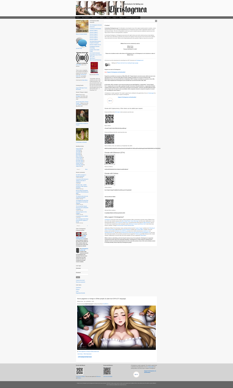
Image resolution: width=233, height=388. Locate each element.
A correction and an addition (82, 216)
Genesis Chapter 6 (94, 39)
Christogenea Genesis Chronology (94, 47)
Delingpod (78, 96)
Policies (77, 289)
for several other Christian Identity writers (125, 225)
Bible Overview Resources (95, 59)
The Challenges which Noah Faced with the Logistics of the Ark (82, 220)
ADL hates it (117, 112)
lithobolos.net (118, 231)
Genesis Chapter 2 (94, 32)
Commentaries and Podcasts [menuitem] (131, 18)
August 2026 (78, 148)
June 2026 (78, 151)
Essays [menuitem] (107, 18)
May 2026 (78, 153)
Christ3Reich (105, 303)
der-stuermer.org (137, 232)
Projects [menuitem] (114, 18)
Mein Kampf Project (126, 221)
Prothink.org (137, 233)
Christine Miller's (140, 229)
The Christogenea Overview (96, 25)
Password (78, 272)
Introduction (92, 26)
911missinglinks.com (145, 232)
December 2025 (79, 160)
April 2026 (78, 154)
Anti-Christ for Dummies (95, 53)
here (97, 74)
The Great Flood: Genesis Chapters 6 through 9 (95, 42)
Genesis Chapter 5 (94, 37)
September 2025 (79, 164)
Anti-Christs (80, 353)
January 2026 (79, 158)
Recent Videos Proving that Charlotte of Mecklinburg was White (82, 192)
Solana (79, 377)
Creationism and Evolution (95, 28)
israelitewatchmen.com (109, 232)
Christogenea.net (139, 60)
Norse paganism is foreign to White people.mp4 (89, 351)
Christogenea (107, 219)
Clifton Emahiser (146, 222)
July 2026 (78, 150)
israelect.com (146, 231)
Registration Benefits (80, 293)
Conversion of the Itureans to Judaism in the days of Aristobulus (82, 181)
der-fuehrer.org (130, 232)
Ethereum (98, 376)
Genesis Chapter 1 (94, 30)
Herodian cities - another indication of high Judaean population (81, 186)
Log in (77, 291)
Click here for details (80, 376)
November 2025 (79, 161)
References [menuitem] (94, 18)
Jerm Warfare (79, 104)
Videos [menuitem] (120, 18)
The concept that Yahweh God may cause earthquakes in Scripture (82, 208)
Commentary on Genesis (81, 142)
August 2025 (78, 166)
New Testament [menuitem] (85, 18)
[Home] (113, 8)
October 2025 (79, 163)
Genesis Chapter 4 (94, 35)
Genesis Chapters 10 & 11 (95, 44)
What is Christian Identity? (81, 34)
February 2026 (79, 157)
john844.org (124, 231)
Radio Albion (143, 235)
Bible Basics (92, 58)
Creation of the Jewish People (94, 50)
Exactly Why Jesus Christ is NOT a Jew (96, 55)
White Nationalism (87, 353)
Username (78, 268)
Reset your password (80, 282)
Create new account (80, 280)
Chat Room (78, 287)
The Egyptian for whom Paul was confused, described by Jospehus (82, 202)
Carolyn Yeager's (139, 228)
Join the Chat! (79, 48)
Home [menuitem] (77, 18)
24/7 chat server (119, 222)
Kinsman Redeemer (126, 229)
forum (127, 222)
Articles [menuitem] (101, 18)
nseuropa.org (124, 232)
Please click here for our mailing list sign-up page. (127, 63)
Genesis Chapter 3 (94, 34)
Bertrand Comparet (134, 223)
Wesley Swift (143, 223)
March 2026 (78, 156)
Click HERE (78, 64)
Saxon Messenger (135, 221)
